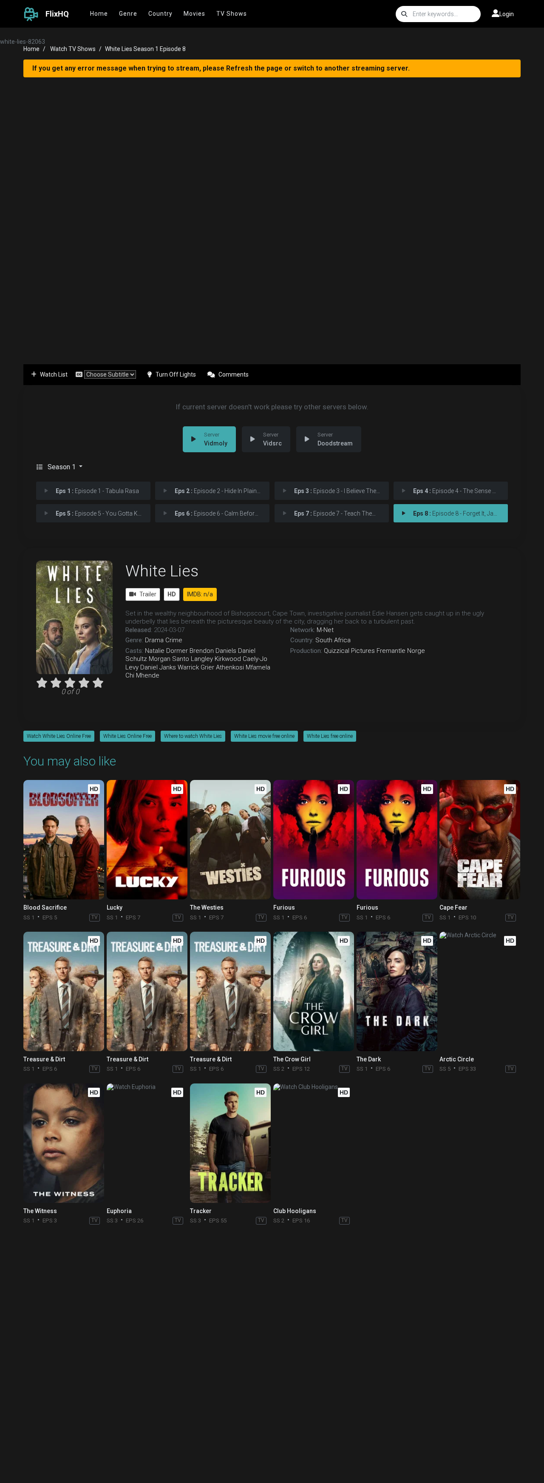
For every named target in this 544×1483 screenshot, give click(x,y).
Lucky (114, 907)
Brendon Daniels (213, 651)
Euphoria (119, 1211)
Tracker (201, 1211)
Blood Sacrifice (45, 907)
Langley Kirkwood (216, 659)
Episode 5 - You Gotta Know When (103, 513)
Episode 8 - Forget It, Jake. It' (459, 513)
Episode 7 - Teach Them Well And (341, 513)
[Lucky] (147, 839)
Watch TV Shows (73, 48)
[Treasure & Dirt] (63, 991)
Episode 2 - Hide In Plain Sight (222, 491)
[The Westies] (230, 839)
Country (160, 13)
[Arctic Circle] (479, 991)
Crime (173, 640)
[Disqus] (272, 1341)
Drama (154, 640)
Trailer (147, 594)
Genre (128, 13)
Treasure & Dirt (44, 1059)
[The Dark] (397, 991)
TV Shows (231, 13)
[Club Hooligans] (313, 1143)
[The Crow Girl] (313, 991)
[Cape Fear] (479, 839)
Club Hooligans (294, 1211)
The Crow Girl (292, 1059)
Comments (233, 374)
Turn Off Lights (176, 374)
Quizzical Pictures (349, 651)
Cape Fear (453, 907)
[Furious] (313, 839)
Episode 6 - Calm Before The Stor (222, 513)
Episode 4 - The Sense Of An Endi (460, 491)
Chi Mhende (142, 675)
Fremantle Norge (401, 651)
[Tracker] (230, 1143)
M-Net (325, 630)
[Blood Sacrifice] (63, 839)
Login (506, 14)
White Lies (161, 570)
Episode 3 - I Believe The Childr (341, 491)
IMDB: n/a (200, 594)
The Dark (369, 1059)
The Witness (40, 1211)
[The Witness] (63, 1143)
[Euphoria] (147, 1143)
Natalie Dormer (166, 651)
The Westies (207, 907)
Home (99, 13)
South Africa (333, 640)
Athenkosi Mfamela (243, 667)
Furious (284, 907)
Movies (194, 13)
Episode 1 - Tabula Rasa (97, 491)
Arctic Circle (456, 1059)
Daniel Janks (158, 667)
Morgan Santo (169, 659)
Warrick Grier (196, 667)
